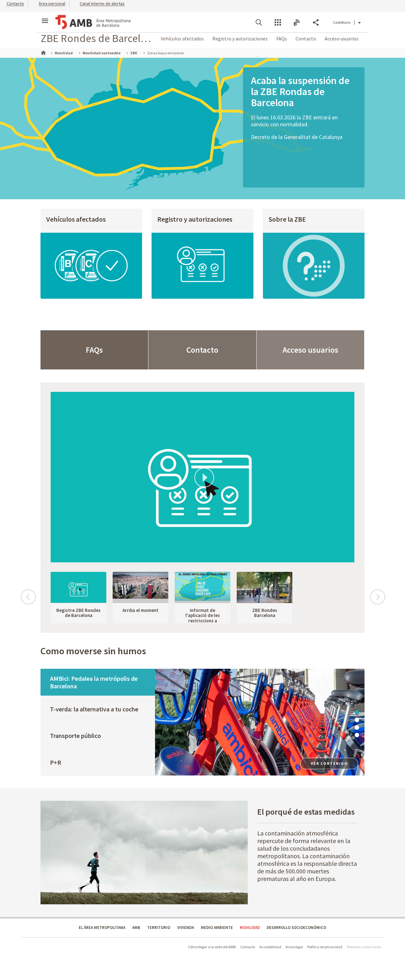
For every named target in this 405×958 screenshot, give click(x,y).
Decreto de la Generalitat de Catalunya (296, 137)
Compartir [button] (315, 22)
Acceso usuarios (341, 38)
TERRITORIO (158, 927)
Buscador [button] (258, 22)
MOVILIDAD (250, 927)
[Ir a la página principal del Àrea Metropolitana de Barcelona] (93, 22)
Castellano (341, 22)
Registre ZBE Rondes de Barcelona (78, 613)
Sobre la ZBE (287, 219)
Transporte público (75, 735)
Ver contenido (329, 763)
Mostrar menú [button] (44, 17)
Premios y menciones (364, 946)
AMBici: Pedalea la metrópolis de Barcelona (94, 682)
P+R (55, 762)
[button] (12, 3)
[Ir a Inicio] (42, 52)
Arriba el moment (140, 610)
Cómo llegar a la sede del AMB (212, 946)
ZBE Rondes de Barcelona (97, 38)
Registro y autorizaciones (240, 38)
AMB (136, 927)
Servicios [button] (277, 22)
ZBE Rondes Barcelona (264, 613)
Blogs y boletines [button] (296, 22)
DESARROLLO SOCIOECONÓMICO (296, 927)
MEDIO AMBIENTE (217, 927)
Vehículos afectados (182, 38)
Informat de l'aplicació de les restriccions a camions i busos (202, 618)
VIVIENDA (185, 927)
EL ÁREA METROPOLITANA (102, 927)
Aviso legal (294, 946)
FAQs (281, 38)
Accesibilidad (270, 946)
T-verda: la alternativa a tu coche (94, 709)
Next (377, 594)
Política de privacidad (324, 946)
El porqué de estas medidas (306, 811)
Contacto (306, 38)
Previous (27, 594)
